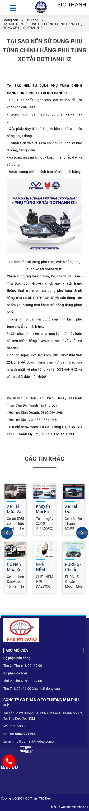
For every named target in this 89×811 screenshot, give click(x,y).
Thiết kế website (60, 807)
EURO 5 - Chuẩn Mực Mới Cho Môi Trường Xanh (73, 581)
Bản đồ (9, 767)
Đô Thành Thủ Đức (19, 785)
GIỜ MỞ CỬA (17, 650)
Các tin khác (44, 458)
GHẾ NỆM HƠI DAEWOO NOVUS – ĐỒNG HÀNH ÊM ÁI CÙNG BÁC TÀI (44, 581)
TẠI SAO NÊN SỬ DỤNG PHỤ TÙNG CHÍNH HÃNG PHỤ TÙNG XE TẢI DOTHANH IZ (44, 50)
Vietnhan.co (79, 807)
